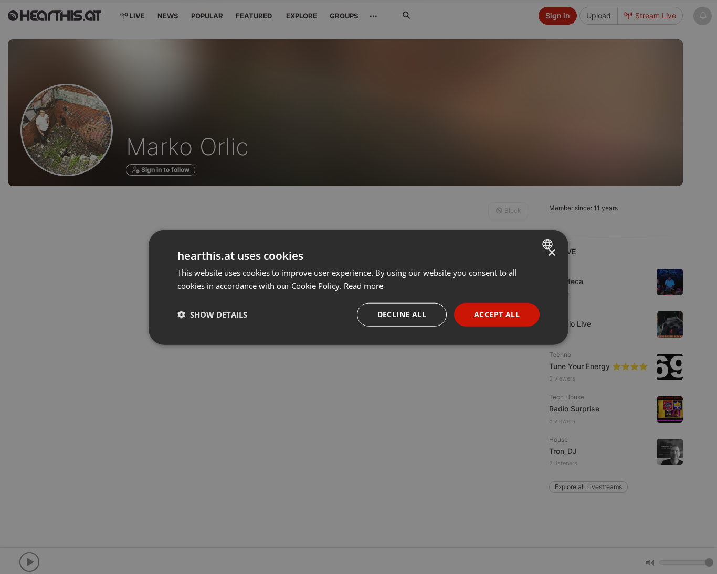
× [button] (551, 252)
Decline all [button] (401, 314)
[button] (212, 314)
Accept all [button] (497, 314)
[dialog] (358, 287)
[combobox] (548, 244)
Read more (363, 285)
